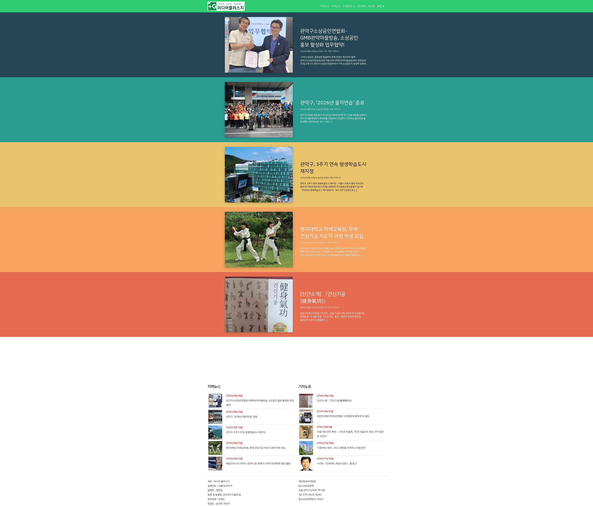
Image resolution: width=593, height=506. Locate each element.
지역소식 (324, 6)
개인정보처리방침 (307, 481)
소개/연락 (347, 6)
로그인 (371, 6)
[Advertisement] (296, 358)
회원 (379, 6)
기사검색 (361, 6)
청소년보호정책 (305, 486)
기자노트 (335, 6)
